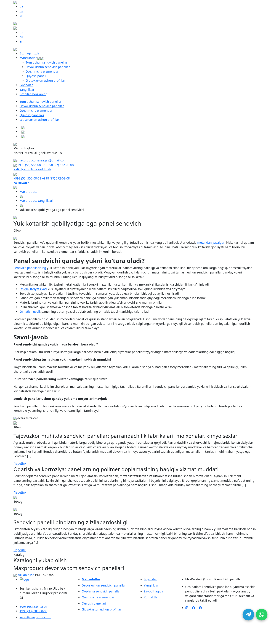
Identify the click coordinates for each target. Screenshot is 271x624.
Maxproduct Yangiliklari (36, 200)
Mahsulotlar (28, 58)
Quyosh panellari (32, 115)
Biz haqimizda (29, 53)
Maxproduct (28, 192)
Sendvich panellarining (29, 268)
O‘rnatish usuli (30, 311)
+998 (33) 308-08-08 (33, 611)
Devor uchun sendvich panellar (48, 67)
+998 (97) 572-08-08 (60, 165)
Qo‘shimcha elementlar (98, 597)
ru (21, 11)
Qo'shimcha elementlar (42, 71)
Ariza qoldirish (40, 169)
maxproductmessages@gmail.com (41, 160)
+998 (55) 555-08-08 (31, 165)
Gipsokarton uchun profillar (45, 80)
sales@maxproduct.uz (35, 617)
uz (21, 7)
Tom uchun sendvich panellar (46, 62)
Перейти (19, 463)
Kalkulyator (21, 169)
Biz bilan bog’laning (33, 94)
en (21, 15)
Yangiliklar (27, 89)
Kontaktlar (151, 597)
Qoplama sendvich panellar (101, 591)
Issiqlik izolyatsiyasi (33, 289)
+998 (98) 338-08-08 (33, 607)
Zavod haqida (153, 591)
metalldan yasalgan (211, 242)
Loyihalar (26, 85)
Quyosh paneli (36, 76)
